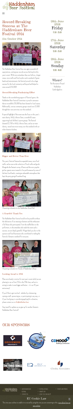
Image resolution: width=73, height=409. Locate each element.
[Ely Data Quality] (36, 364)
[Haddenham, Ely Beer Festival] (18, 5)
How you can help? (45, 394)
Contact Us (25, 394)
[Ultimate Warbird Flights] (36, 340)
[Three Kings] (12, 364)
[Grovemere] (12, 340)
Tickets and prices (62, 389)
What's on (42, 392)
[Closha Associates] (60, 364)
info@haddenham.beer (22, 302)
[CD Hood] (60, 340)
